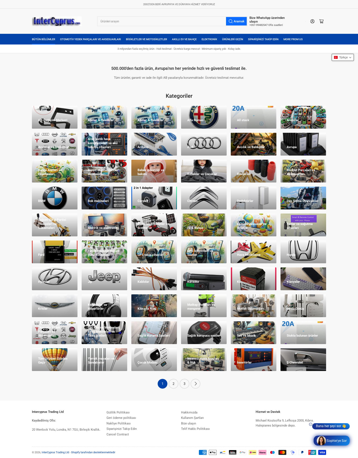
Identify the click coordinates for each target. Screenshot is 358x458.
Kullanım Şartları (192, 418)
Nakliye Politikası (118, 423)
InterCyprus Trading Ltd (55, 452)
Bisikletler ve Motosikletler (146, 39)
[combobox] (172, 21)
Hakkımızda (189, 412)
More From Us (293, 39)
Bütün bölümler (43, 39)
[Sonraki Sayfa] (195, 383)
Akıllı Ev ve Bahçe (184, 39)
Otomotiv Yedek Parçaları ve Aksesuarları (90, 39)
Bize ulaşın (188, 423)
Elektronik (209, 39)
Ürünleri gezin (232, 39)
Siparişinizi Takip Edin (263, 39)
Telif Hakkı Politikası (195, 429)
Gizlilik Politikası (118, 412)
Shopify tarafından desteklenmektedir (93, 452)
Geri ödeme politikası (121, 418)
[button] (343, 57)
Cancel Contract (117, 434)
